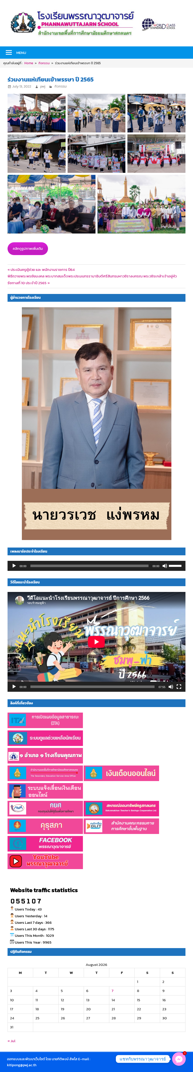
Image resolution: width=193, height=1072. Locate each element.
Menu (21, 52)
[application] (96, 566)
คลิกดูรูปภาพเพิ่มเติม (28, 248)
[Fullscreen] (178, 686)
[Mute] (164, 565)
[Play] (14, 565)
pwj (42, 86)
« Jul (11, 1041)
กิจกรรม (61, 86)
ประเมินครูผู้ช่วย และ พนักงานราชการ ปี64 (42, 269)
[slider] (176, 565)
